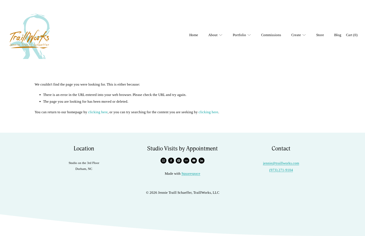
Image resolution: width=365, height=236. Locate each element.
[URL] (186, 161)
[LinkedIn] (201, 161)
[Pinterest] (179, 161)
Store (320, 35)
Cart (352, 35)
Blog (337, 35)
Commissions (271, 35)
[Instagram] (163, 161)
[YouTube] (194, 161)
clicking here (98, 112)
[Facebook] (171, 161)
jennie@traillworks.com (281, 163)
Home (193, 35)
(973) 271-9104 (281, 170)
